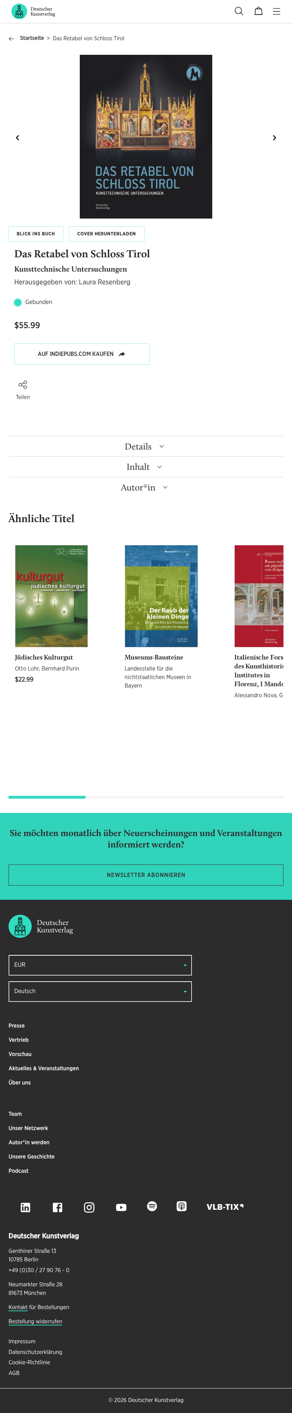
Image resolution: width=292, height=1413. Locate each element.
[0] (258, 11)
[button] (22, 384)
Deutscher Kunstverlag (155, 1400)
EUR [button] (19, 965)
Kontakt (18, 1307)
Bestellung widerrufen (35, 1322)
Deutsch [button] (25, 991)
